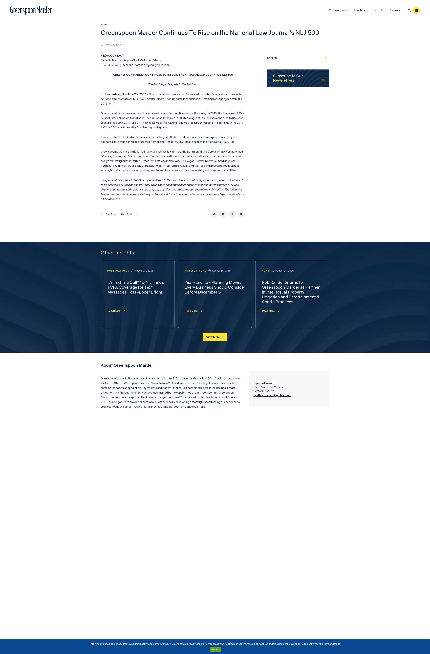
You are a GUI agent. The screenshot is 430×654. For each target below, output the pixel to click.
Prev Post (110, 214)
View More (213, 337)
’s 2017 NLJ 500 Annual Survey (132, 99)
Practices (360, 10)
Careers (395, 10)
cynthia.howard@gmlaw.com (272, 395)
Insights (378, 10)
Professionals (338, 10)
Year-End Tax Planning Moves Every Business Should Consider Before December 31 (215, 287)
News (104, 24)
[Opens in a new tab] (214, 214)
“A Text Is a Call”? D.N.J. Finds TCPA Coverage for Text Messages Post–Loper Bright (135, 287)
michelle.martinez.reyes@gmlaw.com (146, 65)
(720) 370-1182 (263, 391)
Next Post (126, 214)
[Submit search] (326, 58)
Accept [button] (215, 649)
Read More (114, 310)
